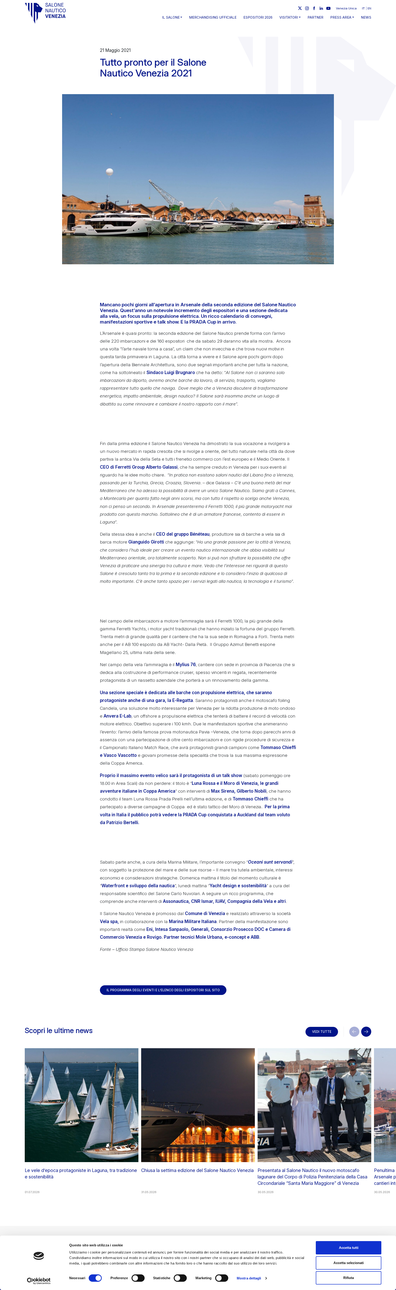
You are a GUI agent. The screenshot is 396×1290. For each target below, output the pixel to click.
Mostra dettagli (249, 1278)
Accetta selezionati (348, 1263)
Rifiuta (348, 1278)
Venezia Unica (346, 8)
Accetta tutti (348, 1248)
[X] (300, 8)
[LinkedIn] (321, 8)
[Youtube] (328, 8)
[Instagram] (307, 8)
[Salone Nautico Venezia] (45, 13)
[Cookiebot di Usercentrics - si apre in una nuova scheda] (39, 1281)
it (363, 8)
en (369, 8)
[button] (366, 1032)
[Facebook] (314, 8)
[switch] (138, 1278)
